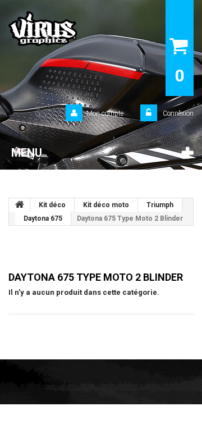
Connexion (177, 113)
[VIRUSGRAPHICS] (70, 28)
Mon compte (104, 113)
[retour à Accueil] (19, 205)
